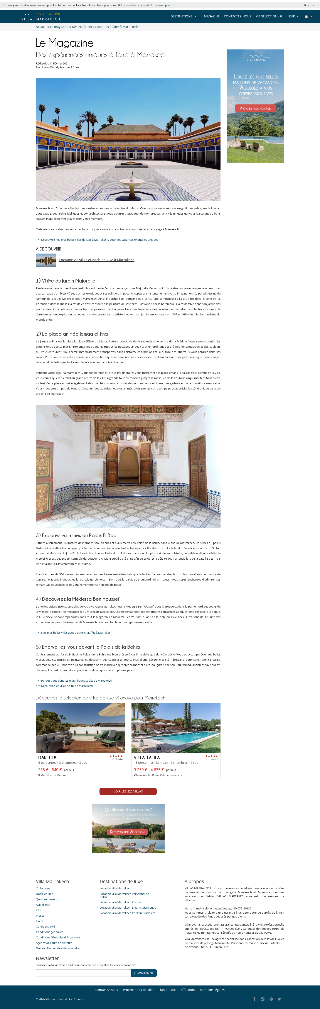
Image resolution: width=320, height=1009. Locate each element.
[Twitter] (279, 999)
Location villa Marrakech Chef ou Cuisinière (127, 913)
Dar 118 (47, 757)
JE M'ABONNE (144, 973)
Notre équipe (44, 894)
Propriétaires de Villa (138, 990)
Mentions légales (212, 990)
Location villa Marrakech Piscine (120, 902)
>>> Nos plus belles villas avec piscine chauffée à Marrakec (73, 633)
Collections (43, 888)
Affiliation (188, 990)
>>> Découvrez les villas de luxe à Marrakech (64, 686)
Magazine (212, 16)
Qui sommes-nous (48, 899)
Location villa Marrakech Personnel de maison (124, 895)
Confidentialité (45, 926)
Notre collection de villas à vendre (58, 948)
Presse (40, 916)
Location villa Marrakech (115, 888)
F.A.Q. (39, 921)
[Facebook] (254, 999)
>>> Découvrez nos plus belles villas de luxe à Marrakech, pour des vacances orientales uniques (97, 240)
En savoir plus (161, 5)
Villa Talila (147, 757)
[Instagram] (262, 999)
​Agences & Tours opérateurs (54, 943)
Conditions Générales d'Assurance (58, 937)
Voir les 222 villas (128, 791)
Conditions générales (49, 932)
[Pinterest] (271, 999)
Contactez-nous (237, 16)
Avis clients (43, 905)
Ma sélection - (269, 16)
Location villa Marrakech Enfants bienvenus (128, 907)
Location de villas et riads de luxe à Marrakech (97, 259)
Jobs (38, 910)
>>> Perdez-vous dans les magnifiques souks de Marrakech (74, 680)
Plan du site (167, 990)
